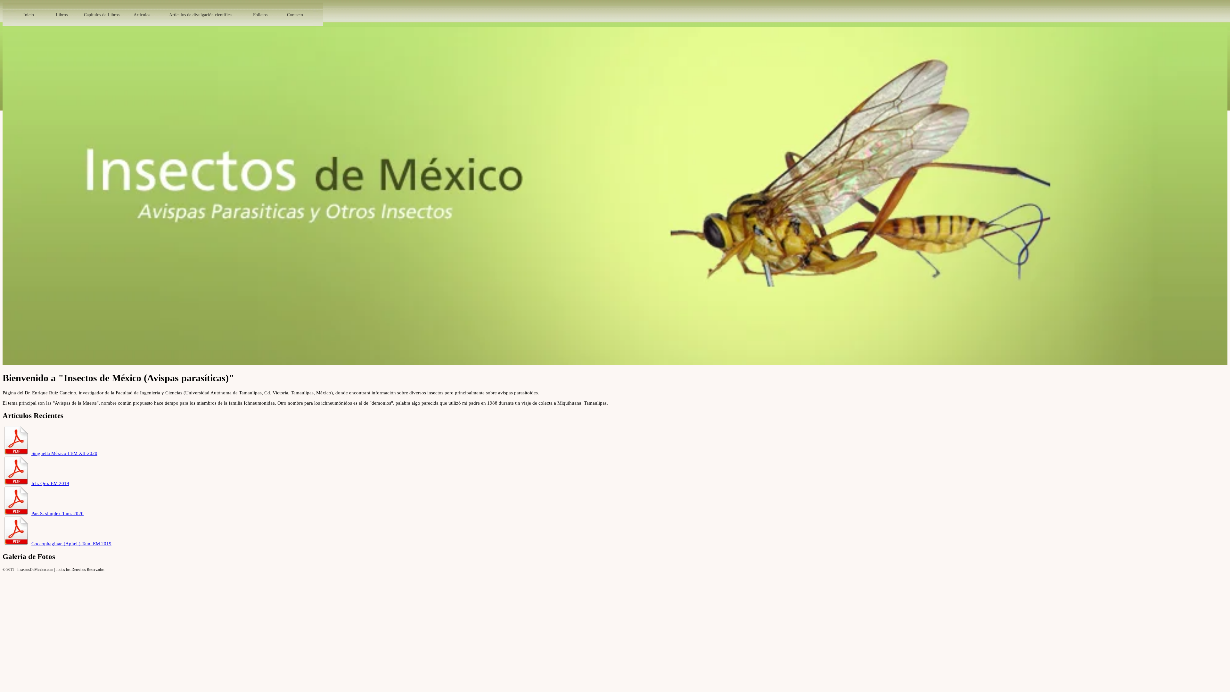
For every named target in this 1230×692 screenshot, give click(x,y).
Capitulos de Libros (101, 14)
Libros (62, 14)
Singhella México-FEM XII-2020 (64, 453)
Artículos (142, 14)
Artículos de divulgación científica (200, 14)
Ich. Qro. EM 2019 (50, 483)
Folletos (260, 14)
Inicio (28, 14)
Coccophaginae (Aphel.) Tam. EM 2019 (71, 543)
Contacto (295, 14)
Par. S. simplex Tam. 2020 (57, 513)
